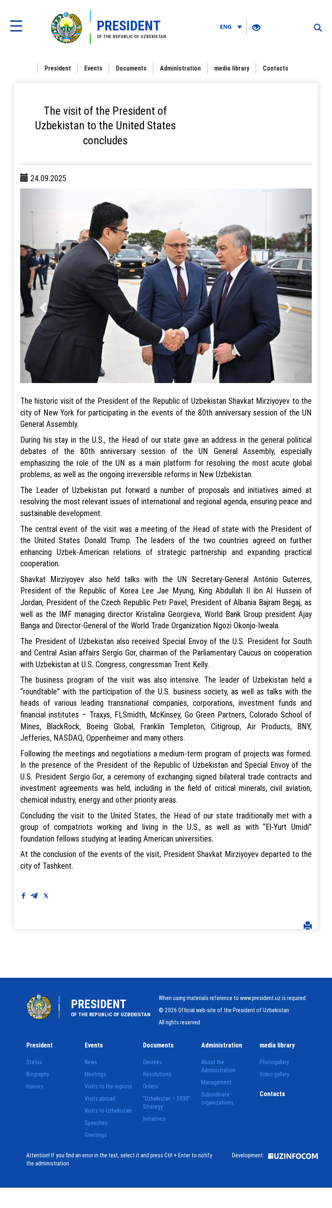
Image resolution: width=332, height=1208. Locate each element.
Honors (34, 1086)
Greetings (96, 1135)
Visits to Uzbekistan (108, 1110)
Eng (226, 26)
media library (231, 68)
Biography (37, 1074)
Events (93, 68)
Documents (131, 68)
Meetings (95, 1074)
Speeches (96, 1123)
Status (34, 1062)
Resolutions (157, 1074)
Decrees (152, 1062)
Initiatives (154, 1118)
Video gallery (274, 1074)
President (58, 68)
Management (216, 1082)
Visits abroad (100, 1098)
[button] (42, 285)
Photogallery (274, 1062)
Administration (180, 68)
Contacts (275, 68)
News (91, 1062)
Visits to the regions (108, 1086)
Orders (150, 1086)
